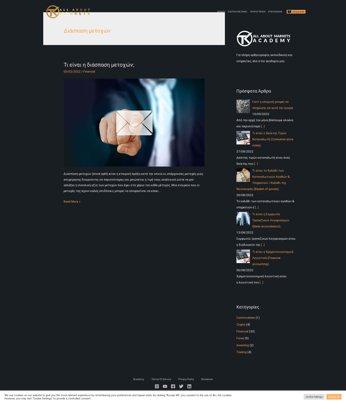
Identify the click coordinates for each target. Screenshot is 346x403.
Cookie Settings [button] (314, 396)
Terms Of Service (161, 379)
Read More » (72, 201)
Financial (89, 71)
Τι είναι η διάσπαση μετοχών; (99, 65)
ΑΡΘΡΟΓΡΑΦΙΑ (257, 11)
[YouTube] (165, 386)
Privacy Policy (186, 379)
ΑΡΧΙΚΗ (221, 11)
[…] (263, 126)
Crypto (240, 324)
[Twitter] (181, 386)
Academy (138, 379)
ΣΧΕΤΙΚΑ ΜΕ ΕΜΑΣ (237, 11)
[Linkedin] (189, 386)
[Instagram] (157, 386)
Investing (242, 345)
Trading (241, 352)
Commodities (245, 317)
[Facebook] (173, 386)
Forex (240, 338)
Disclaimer (207, 379)
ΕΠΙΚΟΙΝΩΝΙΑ (275, 11)
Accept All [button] (334, 396)
